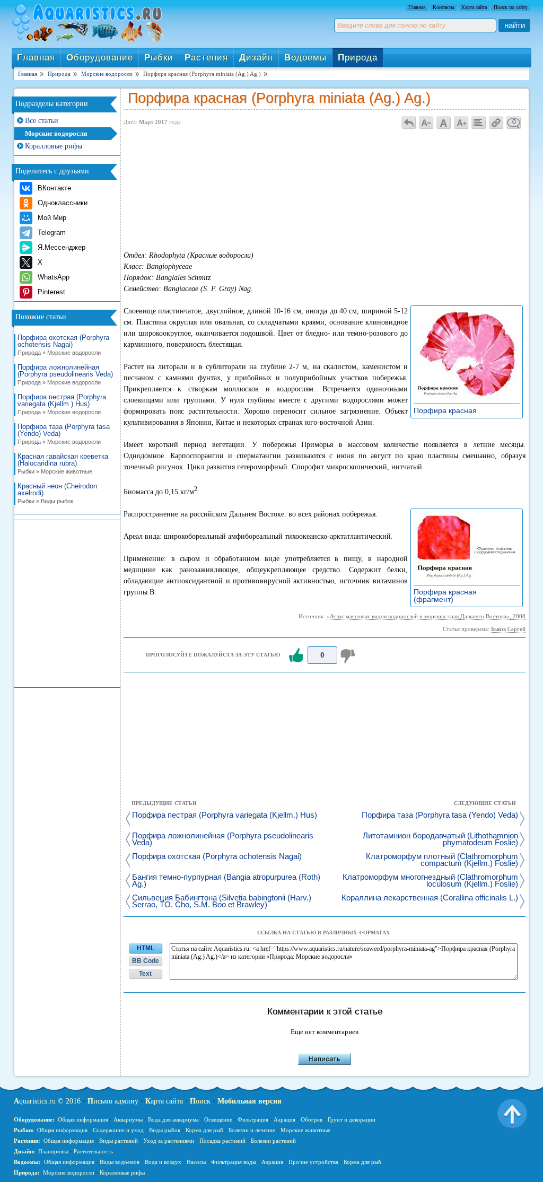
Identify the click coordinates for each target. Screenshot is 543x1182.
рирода (358, 57)
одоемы (305, 57)
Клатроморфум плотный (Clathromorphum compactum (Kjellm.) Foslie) (442, 860)
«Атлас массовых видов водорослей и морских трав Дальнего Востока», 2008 (426, 616)
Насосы (196, 1162)
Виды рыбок (164, 1130)
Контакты (443, 7)
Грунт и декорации (351, 1119)
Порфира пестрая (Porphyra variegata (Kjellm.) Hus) (61, 404)
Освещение (218, 1119)
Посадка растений (222, 1140)
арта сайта (164, 1101)
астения (206, 57)
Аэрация (284, 1119)
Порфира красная (448, 410)
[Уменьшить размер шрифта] (426, 122)
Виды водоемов (119, 1162)
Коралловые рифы (53, 146)
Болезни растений (273, 1140)
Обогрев (311, 1119)
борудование (99, 57)
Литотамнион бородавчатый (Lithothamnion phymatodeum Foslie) (440, 839)
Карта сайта (474, 7)
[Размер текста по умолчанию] (443, 122)
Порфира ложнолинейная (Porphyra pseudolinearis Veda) (65, 375)
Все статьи (41, 121)
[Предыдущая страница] (408, 122)
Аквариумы (128, 1119)
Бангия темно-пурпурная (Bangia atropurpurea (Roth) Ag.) (226, 880)
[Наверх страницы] (512, 1113)
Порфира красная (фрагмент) (445, 595)
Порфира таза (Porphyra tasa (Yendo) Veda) (63, 434)
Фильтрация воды (233, 1162)
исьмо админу (112, 1101)
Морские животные (305, 1130)
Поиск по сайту (511, 7)
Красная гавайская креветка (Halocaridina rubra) (62, 464)
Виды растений (118, 1140)
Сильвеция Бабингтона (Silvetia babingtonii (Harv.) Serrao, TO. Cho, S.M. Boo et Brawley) (221, 901)
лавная (36, 57)
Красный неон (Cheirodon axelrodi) (57, 493)
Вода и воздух (163, 1162)
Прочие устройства (313, 1162)
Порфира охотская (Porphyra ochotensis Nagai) (63, 345)
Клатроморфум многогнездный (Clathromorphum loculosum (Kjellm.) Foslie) (430, 880)
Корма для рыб (204, 1130)
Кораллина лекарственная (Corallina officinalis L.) (429, 898)
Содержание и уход (118, 1130)
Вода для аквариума (173, 1119)
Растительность (93, 1151)
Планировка (53, 1151)
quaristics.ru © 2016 (47, 1101)
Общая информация (83, 1119)
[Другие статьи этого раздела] (478, 122)
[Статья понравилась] (296, 655)
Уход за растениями (168, 1140)
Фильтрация (253, 1119)
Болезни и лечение (252, 1130)
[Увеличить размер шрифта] (461, 122)
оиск (200, 1101)
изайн (256, 57)
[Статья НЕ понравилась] (349, 655)
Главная (417, 7)
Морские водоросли (56, 133)
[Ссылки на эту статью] (496, 122)
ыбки (158, 57)
